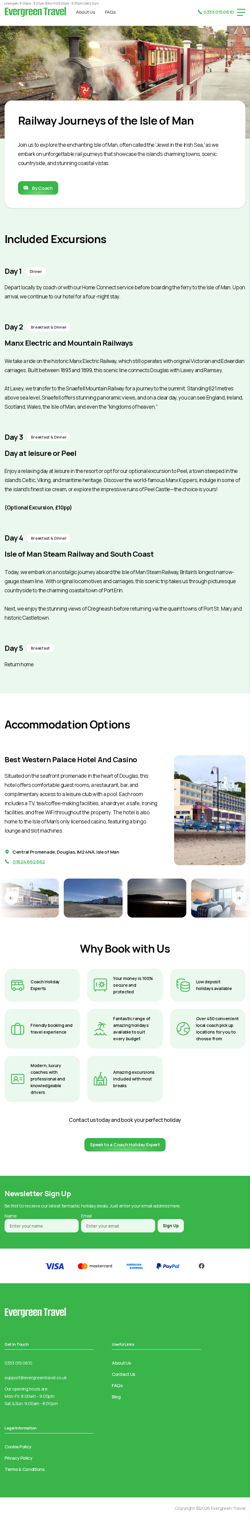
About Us (85, 12)
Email (86, 1216)
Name (11, 1216)
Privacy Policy (18, 1458)
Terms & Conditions (25, 1469)
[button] (11, 898)
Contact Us (123, 1374)
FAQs (110, 12)
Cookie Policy (18, 1446)
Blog (116, 1397)
